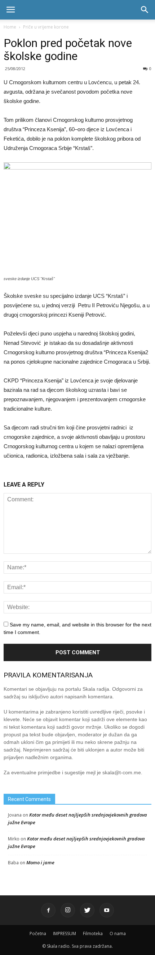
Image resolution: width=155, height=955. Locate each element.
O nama (118, 933)
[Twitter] (87, 910)
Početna (38, 933)
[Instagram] (68, 910)
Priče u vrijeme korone (46, 27)
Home (10, 27)
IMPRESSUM (64, 933)
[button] (145, 10)
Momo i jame (40, 862)
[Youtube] (106, 910)
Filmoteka (93, 933)
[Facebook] (48, 910)
